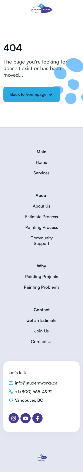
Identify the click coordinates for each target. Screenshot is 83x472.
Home (41, 162)
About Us (41, 206)
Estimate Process (41, 216)
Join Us (41, 331)
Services (41, 172)
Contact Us (41, 341)
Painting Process (41, 227)
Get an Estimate (41, 320)
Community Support (41, 240)
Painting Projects (41, 276)
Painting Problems (41, 287)
